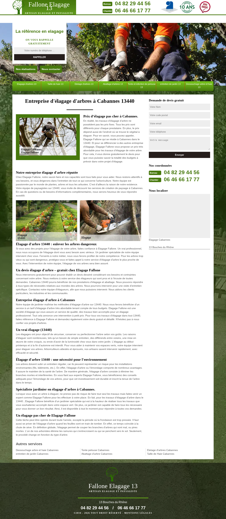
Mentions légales (138, 513)
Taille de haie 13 (55, 84)
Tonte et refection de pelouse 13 (142, 85)
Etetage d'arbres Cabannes (162, 450)
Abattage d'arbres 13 (113, 84)
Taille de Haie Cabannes (160, 453)
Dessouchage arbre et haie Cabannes (37, 450)
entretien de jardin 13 (170, 84)
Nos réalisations (25, 69)
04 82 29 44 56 (133, 3)
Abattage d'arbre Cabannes (96, 453)
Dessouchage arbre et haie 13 (199, 85)
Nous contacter (51, 69)
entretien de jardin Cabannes (32, 453)
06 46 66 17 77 (133, 10)
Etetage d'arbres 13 (84, 84)
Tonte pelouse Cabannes (95, 450)
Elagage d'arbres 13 (26, 84)
